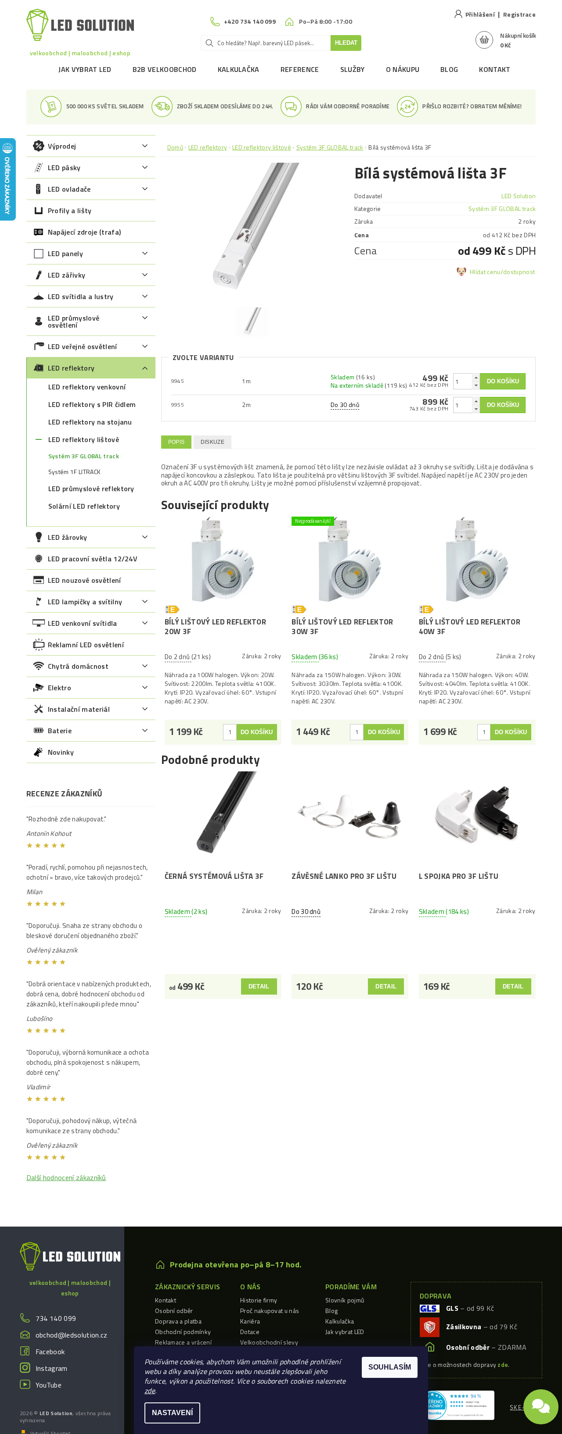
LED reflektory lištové (83, 439)
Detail (259, 986)
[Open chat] (540, 1403)
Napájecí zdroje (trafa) (84, 232)
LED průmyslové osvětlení (73, 321)
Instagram (52, 1368)
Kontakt (494, 69)
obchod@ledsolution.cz (72, 1335)
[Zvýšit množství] (476, 377)
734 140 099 (56, 1318)
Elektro (59, 687)
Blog (449, 69)
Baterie (60, 730)
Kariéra (250, 1321)
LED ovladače (69, 189)
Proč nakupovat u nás (269, 1310)
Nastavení (172, 1412)
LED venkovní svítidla (82, 623)
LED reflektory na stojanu (90, 422)
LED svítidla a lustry (81, 296)
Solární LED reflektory (84, 506)
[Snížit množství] (476, 385)
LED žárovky (67, 537)
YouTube (48, 1385)
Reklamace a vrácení (183, 1342)
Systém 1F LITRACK (74, 471)
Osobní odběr (174, 1310)
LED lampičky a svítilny (85, 601)
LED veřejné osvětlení (82, 346)
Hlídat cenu (485, 271)
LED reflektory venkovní (87, 387)
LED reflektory (71, 368)
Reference (300, 69)
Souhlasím (389, 1367)
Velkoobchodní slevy (269, 1342)
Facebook (50, 1351)
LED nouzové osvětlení (84, 580)
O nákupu (403, 69)
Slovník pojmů (344, 1300)
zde (149, 1390)
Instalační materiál (79, 709)
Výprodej (62, 146)
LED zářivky (67, 275)
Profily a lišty (70, 210)
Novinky (61, 752)
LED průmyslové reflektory (91, 488)
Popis (176, 442)
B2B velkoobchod (165, 69)
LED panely (65, 253)
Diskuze (212, 442)
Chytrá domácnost (78, 666)
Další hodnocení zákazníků (66, 1177)
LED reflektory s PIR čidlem (92, 404)
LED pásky (64, 167)
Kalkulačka (238, 69)
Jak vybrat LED (84, 69)
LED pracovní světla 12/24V (92, 558)
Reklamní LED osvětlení (86, 644)
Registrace (519, 14)
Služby (352, 69)
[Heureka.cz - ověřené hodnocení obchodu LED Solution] (456, 1404)
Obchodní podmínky (183, 1331)
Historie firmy (258, 1300)
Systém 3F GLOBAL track (83, 456)
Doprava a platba (178, 1321)
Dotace (249, 1331)
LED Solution (518, 195)
